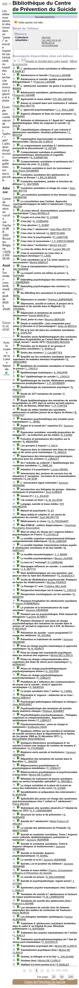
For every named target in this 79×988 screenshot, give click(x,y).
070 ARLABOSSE (63, 99)
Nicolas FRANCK (56, 582)
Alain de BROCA (67, 326)
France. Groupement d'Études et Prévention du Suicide (43, 871)
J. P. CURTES (59, 405)
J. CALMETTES (53, 352)
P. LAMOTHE (60, 237)
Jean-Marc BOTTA (24, 105)
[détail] (14, 68)
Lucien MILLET (61, 249)
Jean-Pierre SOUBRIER (26, 170)
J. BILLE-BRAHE (46, 177)
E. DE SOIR (31, 478)
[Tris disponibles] (24, 61)
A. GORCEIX (24, 332)
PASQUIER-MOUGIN (58, 342)
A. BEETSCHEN (56, 233)
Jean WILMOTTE (49, 517)
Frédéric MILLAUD (55, 586)
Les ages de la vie (51, 40)
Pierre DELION (21, 804)
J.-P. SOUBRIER (56, 383)
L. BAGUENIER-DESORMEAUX (38, 737)
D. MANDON (37, 687)
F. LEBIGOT (52, 458)
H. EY (51, 510)
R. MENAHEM (30, 441)
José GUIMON (54, 492)
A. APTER (50, 148)
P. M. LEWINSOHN (53, 897)
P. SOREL (42, 855)
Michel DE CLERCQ (42, 141)
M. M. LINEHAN (57, 541)
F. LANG (46, 255)
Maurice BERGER (55, 319)
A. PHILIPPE (61, 372)
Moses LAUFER (63, 558)
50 (61, 976)
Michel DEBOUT (39, 262)
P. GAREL (43, 164)
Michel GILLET (58, 245)
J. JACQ (53, 445)
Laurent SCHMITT (37, 616)
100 (70, 976)
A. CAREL (66, 691)
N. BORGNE (19, 794)
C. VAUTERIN (31, 184)
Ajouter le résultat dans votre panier (47, 61)
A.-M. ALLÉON (54, 500)
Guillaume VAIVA (37, 727)
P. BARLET (19, 71)
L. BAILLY (18, 890)
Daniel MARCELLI (39, 315)
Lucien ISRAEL (59, 469)
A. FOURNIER (36, 748)
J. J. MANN (61, 554)
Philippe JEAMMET (53, 711)
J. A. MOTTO (28, 569)
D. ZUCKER (52, 671)
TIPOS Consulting (59, 985)
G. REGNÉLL (65, 781)
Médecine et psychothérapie (50, 44)
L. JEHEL (35, 421)
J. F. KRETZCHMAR (63, 241)
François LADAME (60, 75)
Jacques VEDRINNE (37, 610)
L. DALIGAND (66, 956)
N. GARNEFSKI (39, 157)
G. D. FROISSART (58, 521)
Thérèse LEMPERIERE (60, 299)
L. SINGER (31, 761)
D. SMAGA (60, 452)
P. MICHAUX (19, 628)
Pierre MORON (21, 912)
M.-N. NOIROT (36, 648)
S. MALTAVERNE (55, 877)
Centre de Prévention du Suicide (44, 982)
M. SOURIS (44, 635)
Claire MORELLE (39, 213)
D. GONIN (52, 217)
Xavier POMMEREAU (28, 603)
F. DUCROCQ (50, 942)
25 (53, 976)
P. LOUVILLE (51, 534)
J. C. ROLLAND (65, 109)
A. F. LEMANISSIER (41, 810)
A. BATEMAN (36, 928)
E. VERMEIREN (21, 282)
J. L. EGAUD (41, 496)
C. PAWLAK (45, 465)
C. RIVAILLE (49, 348)
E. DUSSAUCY (66, 575)
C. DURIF (44, 225)
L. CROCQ (32, 368)
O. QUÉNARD (40, 221)
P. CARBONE (55, 562)
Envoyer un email (6, 326)
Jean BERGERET (22, 704)
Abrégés (46, 37)
